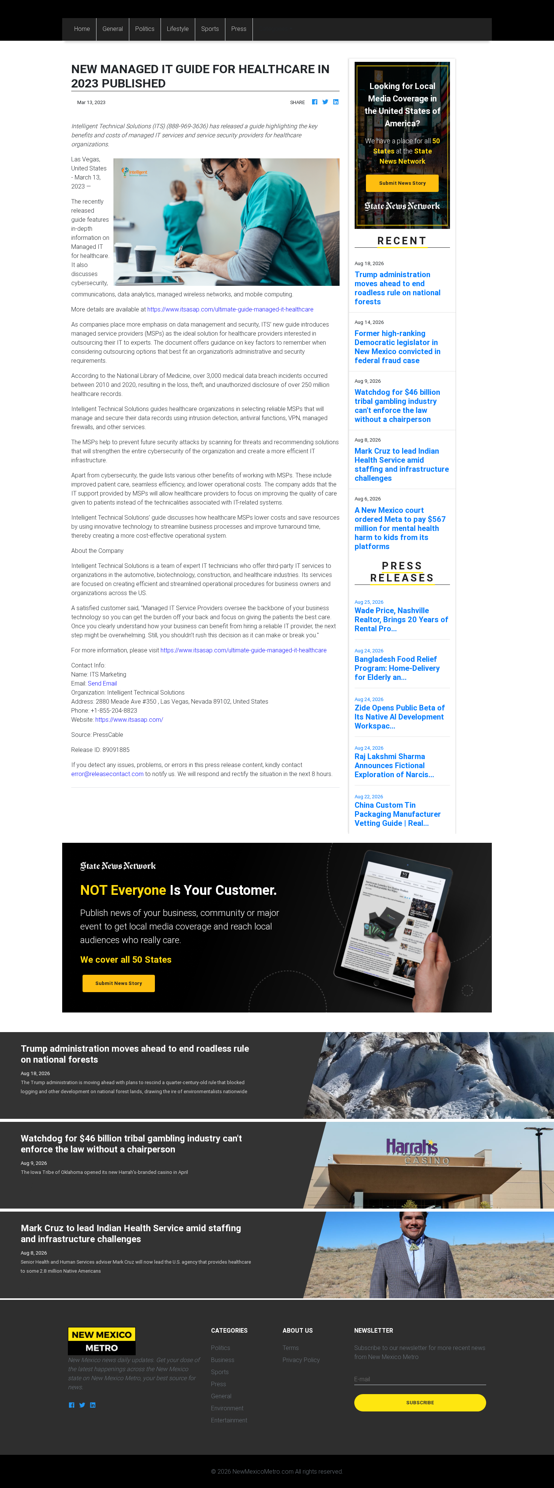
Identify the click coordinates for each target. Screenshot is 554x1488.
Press (238, 28)
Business (222, 1360)
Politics (145, 28)
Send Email (102, 683)
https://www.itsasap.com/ (129, 719)
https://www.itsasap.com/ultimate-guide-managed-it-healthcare (230, 309)
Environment (227, 1408)
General (113, 28)
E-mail (362, 1379)
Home (85, 28)
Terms (291, 1347)
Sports (210, 28)
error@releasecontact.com (107, 774)
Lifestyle (178, 28)
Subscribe (420, 1402)
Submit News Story (402, 183)
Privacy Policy (301, 1360)
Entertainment (229, 1420)
